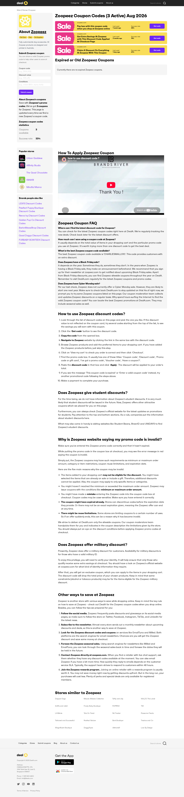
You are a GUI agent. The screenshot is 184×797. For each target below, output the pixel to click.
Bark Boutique (117, 720)
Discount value (25, 75)
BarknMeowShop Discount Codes (32, 229)
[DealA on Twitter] (18, 784)
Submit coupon (26, 92)
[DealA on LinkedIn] (33, 784)
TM (142, 706)
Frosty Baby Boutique (92, 706)
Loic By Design (146, 728)
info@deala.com (27, 778)
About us (109, 3)
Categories (75, 3)
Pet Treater (116, 713)
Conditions (23, 81)
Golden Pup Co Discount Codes (31, 222)
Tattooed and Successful (64, 720)
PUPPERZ (116, 706)
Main (19, 10)
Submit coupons (96, 3)
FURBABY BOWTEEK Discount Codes (34, 241)
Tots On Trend (89, 713)
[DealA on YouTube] (28, 784)
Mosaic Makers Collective (94, 699)
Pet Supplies (38, 37)
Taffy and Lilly (117, 699)
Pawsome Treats (147, 713)
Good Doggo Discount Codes (33, 235)
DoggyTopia (88, 728)
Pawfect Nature (90, 720)
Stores (84, 3)
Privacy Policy (35, 791)
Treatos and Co (147, 720)
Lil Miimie (58, 713)
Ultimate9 (116, 728)
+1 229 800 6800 (28, 776)
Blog (55, 743)
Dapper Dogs (60, 699)
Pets (30, 37)
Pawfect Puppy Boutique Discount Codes (31, 209)
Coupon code (24, 68)
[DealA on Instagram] (23, 784)
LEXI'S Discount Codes (30, 203)
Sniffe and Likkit (61, 706)
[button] (101, 26)
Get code (157, 26)
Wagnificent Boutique (63, 728)
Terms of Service (22, 791)
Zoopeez (38, 31)
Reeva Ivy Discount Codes (32, 215)
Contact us (74, 743)
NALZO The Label (148, 699)
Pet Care (23, 37)
